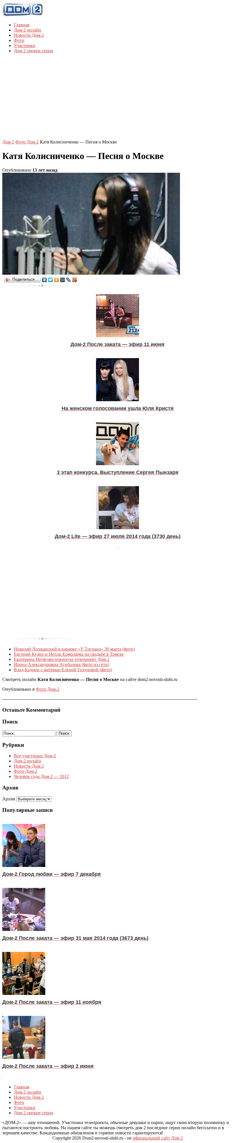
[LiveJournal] (69, 280)
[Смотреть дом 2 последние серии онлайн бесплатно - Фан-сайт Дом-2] (23, 15)
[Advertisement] (118, 98)
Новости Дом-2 (29, 35)
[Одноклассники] (57, 280)
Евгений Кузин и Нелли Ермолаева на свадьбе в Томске (69, 654)
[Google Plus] (75, 280)
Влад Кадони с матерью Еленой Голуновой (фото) (63, 669)
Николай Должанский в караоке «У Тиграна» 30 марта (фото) (74, 649)
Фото (19, 40)
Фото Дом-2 (27, 141)
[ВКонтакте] (45, 280)
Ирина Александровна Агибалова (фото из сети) (61, 664)
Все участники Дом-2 (35, 755)
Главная (21, 24)
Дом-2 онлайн (27, 30)
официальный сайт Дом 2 (158, 1138)
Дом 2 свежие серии (33, 50)
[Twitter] (51, 280)
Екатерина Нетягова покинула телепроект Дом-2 (61, 659)
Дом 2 (8, 141)
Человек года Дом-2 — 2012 (41, 776)
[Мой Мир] (63, 280)
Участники (24, 45)
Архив (8, 798)
